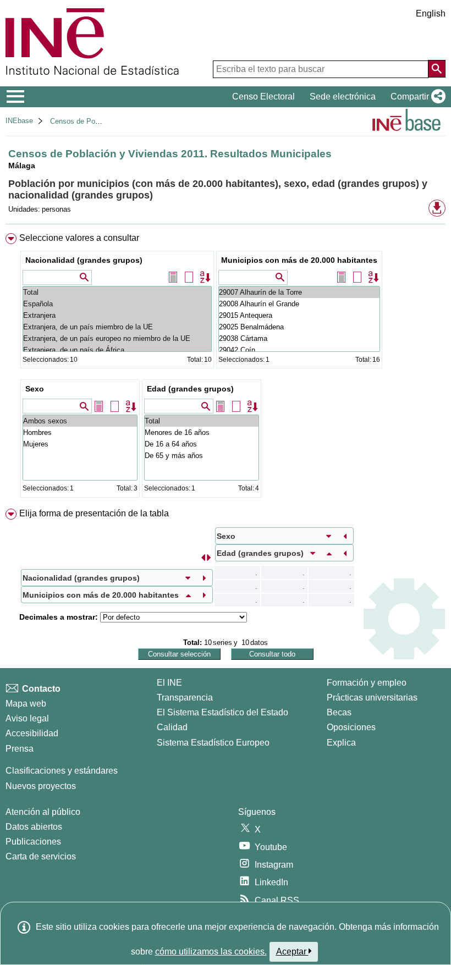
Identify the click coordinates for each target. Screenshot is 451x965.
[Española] (117, 304)
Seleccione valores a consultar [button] (79, 237)
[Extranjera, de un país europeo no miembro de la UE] (117, 338)
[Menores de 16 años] (201, 432)
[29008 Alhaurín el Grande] (299, 304)
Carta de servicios (41, 856)
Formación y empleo (366, 682)
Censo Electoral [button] (263, 96)
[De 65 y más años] (201, 455)
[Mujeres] (80, 444)
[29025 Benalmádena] (299, 327)
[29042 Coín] (299, 350)
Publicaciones (33, 841)
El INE (169, 682)
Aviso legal (27, 718)
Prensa (20, 748)
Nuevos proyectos (41, 786)
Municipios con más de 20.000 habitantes (299, 260)
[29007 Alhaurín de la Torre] (299, 292)
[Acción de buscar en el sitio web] (437, 69)
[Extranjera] (117, 315)
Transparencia (185, 697)
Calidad (172, 727)
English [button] (431, 13)
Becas (339, 712)
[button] (416, 97)
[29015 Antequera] (299, 315)
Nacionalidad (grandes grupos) (83, 260)
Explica (341, 742)
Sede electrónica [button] (343, 96)
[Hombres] (80, 432)
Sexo (34, 388)
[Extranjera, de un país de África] (117, 350)
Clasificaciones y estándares (62, 770)
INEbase (19, 121)
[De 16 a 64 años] (201, 444)
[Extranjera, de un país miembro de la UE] (117, 327)
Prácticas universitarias (372, 697)
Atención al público (43, 812)
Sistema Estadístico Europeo (213, 742)
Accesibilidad (32, 733)
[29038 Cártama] (299, 338)
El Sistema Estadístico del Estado (222, 712)
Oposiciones (351, 727)
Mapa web (26, 703)
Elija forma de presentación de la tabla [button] (94, 513)
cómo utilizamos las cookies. (211, 951)
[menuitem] (226, 368)
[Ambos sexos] (80, 421)
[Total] (117, 292)
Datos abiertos (34, 826)
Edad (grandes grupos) (190, 388)
